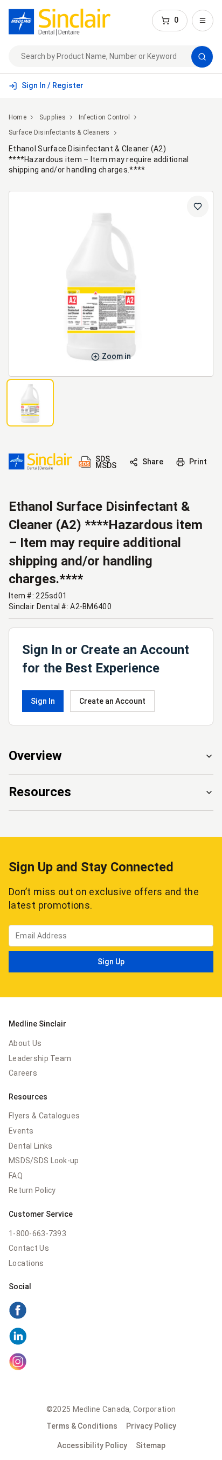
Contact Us (29, 1248)
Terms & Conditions (81, 1426)
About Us (25, 1043)
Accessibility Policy (92, 1445)
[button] (170, 20)
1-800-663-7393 (37, 1233)
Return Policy (32, 1190)
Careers (23, 1073)
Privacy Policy (151, 1426)
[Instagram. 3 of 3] (111, 1363)
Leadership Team (40, 1058)
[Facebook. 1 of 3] (111, 1312)
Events (21, 1130)
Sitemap (150, 1445)
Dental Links (30, 1146)
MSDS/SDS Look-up (44, 1160)
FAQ (16, 1175)
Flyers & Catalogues (44, 1115)
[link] (59, 20)
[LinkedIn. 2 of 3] (111, 1338)
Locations (26, 1263)
